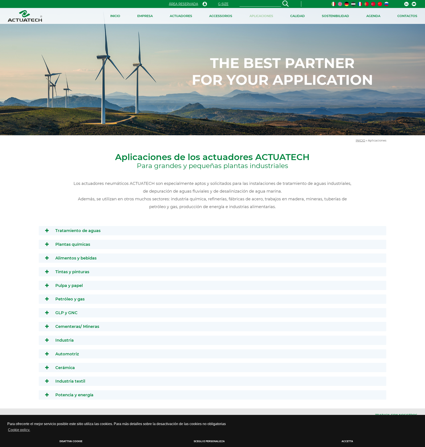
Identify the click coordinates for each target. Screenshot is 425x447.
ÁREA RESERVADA (183, 4)
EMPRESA (145, 16)
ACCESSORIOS (220, 16)
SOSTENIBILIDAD (335, 16)
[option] (212, 71)
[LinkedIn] (406, 4)
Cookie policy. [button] (19, 430)
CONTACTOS (407, 16)
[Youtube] (414, 4)
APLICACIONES (261, 16)
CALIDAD (297, 16)
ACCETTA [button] (347, 441)
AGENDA (373, 16)
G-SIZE (223, 4)
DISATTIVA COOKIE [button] (71, 441)
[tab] (212, 230)
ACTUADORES (181, 16)
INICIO (115, 16)
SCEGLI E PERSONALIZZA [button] (209, 441)
